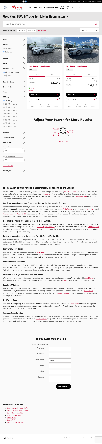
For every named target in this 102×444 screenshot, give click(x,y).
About (84, 438)
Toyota (64, 280)
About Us (67, 7)
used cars (48, 194)
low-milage (90, 209)
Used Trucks (11, 418)
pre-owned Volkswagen (63, 293)
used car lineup (70, 191)
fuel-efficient (67, 209)
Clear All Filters (63, 142)
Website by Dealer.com (8, 439)
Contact (75, 438)
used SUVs (89, 278)
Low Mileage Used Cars (15, 413)
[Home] (5, 7)
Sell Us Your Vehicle (49, 7)
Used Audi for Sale (14, 415)
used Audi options (43, 252)
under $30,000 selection (45, 227)
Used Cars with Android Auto (18, 410)
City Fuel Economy (8, 147)
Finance (57, 7)
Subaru (30, 30)
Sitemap (92, 438)
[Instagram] (24, 1)
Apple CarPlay (22, 214)
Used (40, 7)
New (35, 7)
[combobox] (14, 150)
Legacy (20, 30)
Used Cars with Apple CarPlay (18, 408)
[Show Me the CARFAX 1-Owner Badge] (32, 89)
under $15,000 (93, 227)
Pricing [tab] (37, 74)
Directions (66, 438)
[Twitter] (28, 1)
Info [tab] (52, 74)
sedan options (41, 319)
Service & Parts (62, 7)
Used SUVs (11, 420)
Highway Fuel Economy (9, 156)
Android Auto (8, 214)
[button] (44, 70)
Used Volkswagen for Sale (16, 422)
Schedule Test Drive (36, 100)
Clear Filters (41, 30)
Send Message (62, 386)
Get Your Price (35, 95)
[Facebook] (26, 1)
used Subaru (88, 291)
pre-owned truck (81, 196)
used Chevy (74, 304)
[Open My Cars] (78, 7)
